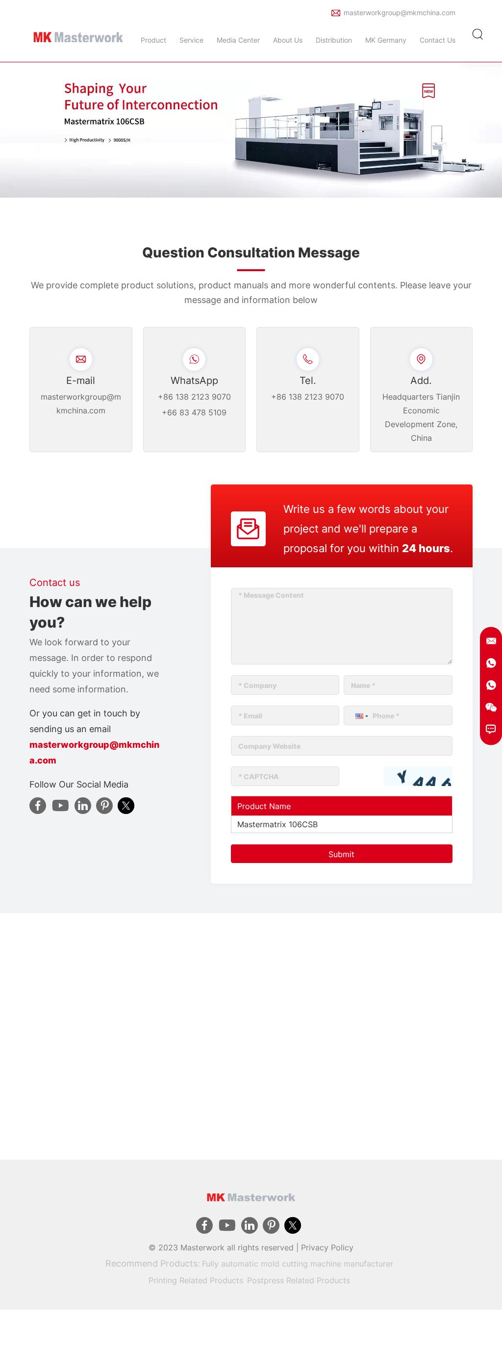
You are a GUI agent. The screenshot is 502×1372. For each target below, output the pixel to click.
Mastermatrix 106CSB (277, 824)
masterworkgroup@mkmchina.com (399, 12)
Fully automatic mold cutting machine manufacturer (297, 1264)
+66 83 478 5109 (194, 412)
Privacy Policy (327, 1247)
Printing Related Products (196, 1280)
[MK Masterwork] (78, 34)
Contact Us (437, 40)
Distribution (334, 40)
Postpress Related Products (298, 1280)
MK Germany (385, 40)
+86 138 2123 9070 (194, 397)
